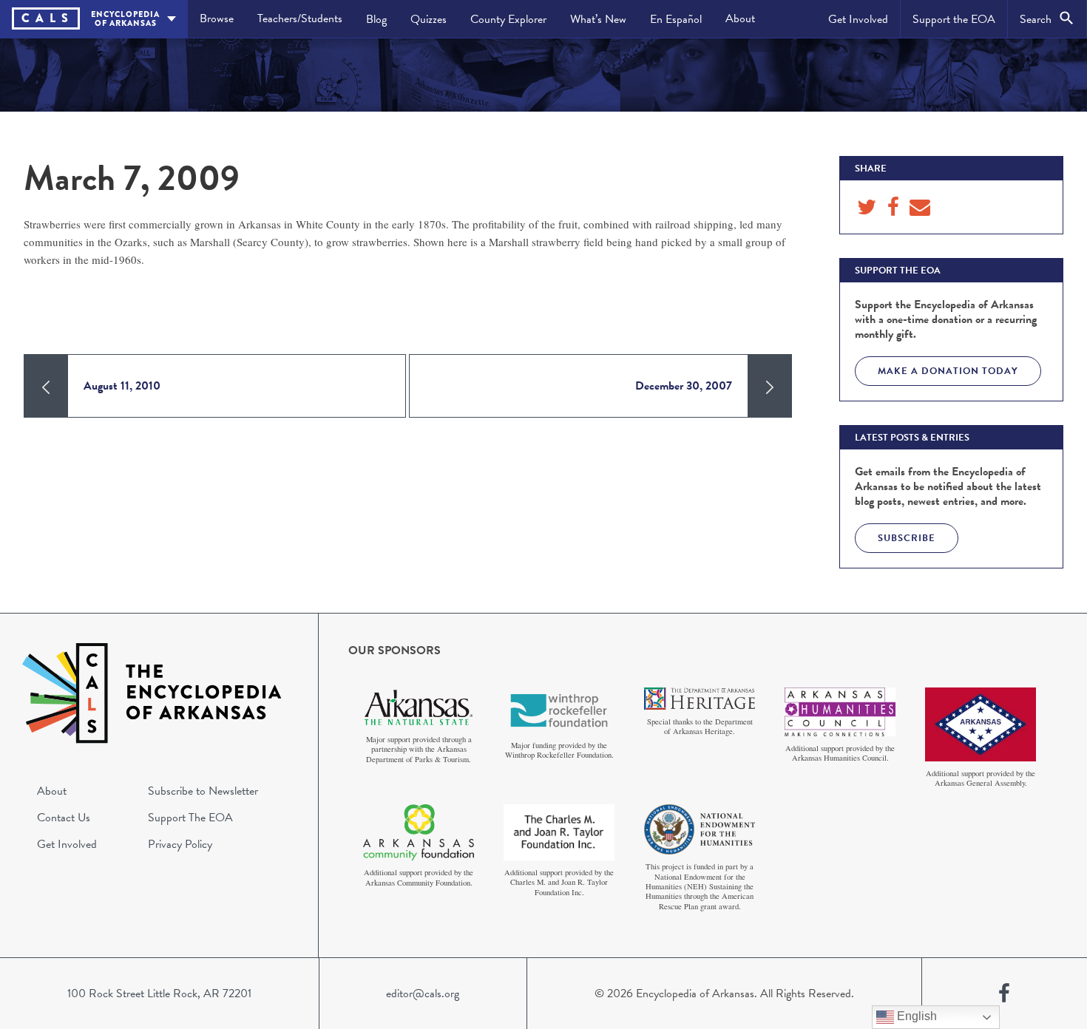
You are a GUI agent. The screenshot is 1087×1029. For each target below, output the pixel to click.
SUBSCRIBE (906, 538)
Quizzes (428, 19)
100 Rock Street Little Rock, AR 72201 (159, 993)
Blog (376, 19)
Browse (217, 18)
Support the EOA (953, 19)
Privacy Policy (180, 844)
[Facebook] (1004, 993)
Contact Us (63, 817)
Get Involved (858, 19)
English (915, 1016)
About (740, 18)
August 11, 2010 (122, 386)
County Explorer (508, 19)
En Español (676, 19)
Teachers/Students (299, 18)
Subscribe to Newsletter (203, 791)
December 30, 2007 (683, 386)
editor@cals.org (422, 993)
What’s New (598, 19)
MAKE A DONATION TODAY (948, 371)
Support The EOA (190, 817)
